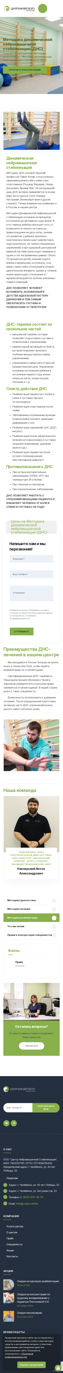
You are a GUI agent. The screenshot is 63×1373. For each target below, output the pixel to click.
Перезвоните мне (46, 1107)
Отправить (21, 631)
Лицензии (12, 1178)
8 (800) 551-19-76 (31, 1197)
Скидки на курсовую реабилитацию (38, 1281)
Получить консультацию (25, 70)
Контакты (12, 1256)
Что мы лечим (15, 926)
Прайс (20, 964)
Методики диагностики (21, 900)
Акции (10, 1250)
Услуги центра (14, 1226)
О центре (11, 1232)
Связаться (31, 1046)
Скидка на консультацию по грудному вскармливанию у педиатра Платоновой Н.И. (33, 1298)
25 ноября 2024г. (25, 1305)
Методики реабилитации (22, 917)
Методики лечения (18, 908)
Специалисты (14, 1244)
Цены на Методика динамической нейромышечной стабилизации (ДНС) (29, 526)
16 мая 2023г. (23, 1285)
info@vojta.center (27, 1203)
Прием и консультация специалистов (29, 934)
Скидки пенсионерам (29, 1312)
